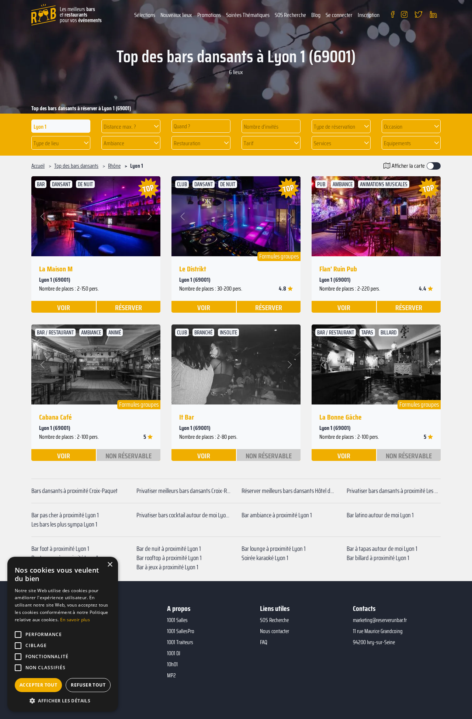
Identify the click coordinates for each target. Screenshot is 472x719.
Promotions (209, 15)
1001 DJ (173, 653)
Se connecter (339, 15)
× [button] (109, 564)
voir (63, 307)
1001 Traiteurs (180, 642)
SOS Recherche (290, 15)
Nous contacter (274, 631)
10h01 (172, 664)
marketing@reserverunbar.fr (380, 620)
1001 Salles (177, 620)
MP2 (171, 675)
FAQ (263, 642)
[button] (130, 126)
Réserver (128, 307)
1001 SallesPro (180, 631)
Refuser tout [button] (88, 685)
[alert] (62, 634)
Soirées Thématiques (248, 15)
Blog (315, 15)
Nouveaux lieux (176, 15)
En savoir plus (75, 619)
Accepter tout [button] (38, 685)
